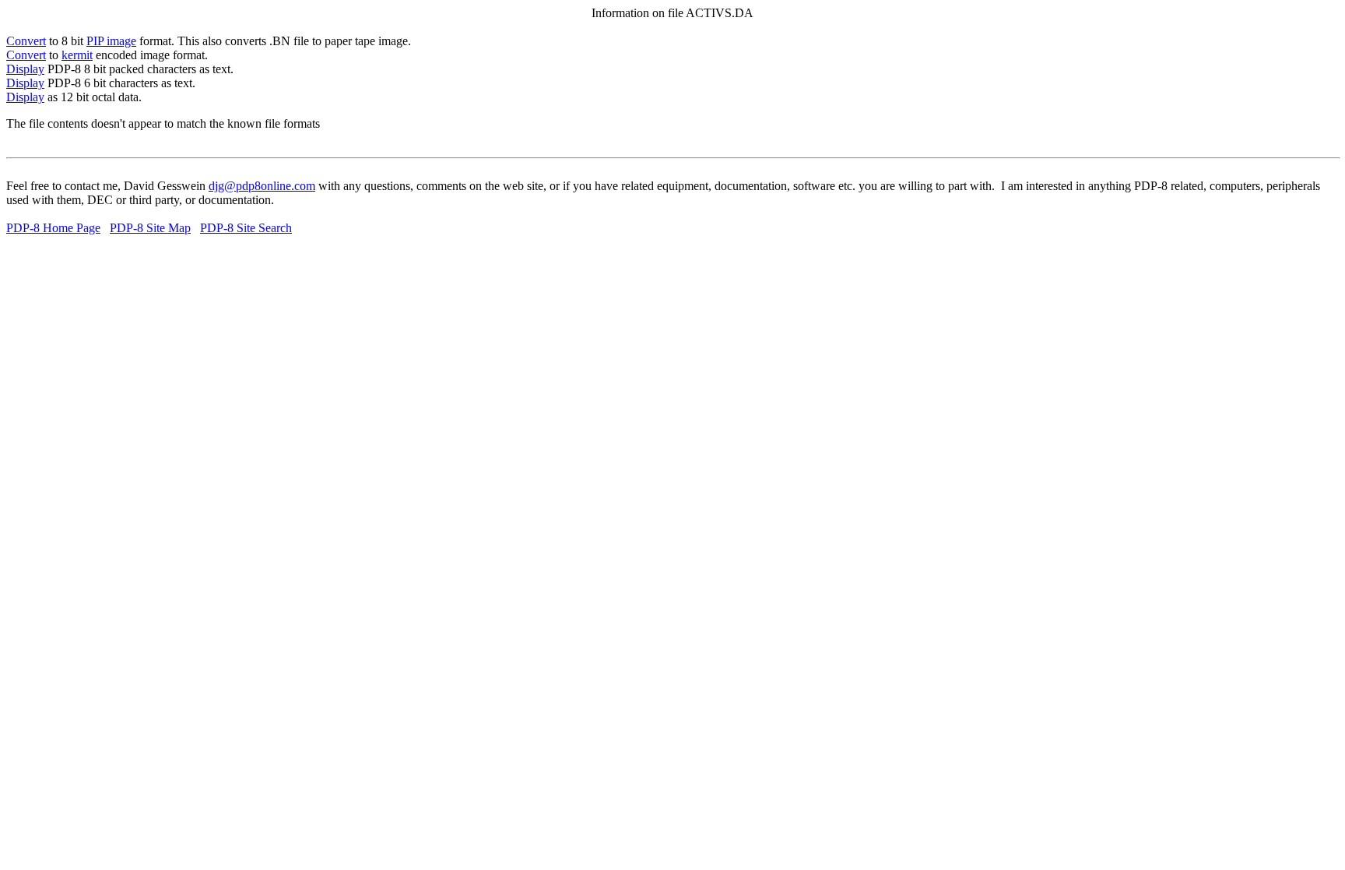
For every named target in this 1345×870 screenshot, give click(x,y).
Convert (26, 41)
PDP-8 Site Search (246, 227)
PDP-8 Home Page (53, 227)
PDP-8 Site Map (150, 227)
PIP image (111, 41)
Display (25, 69)
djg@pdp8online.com (262, 185)
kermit (77, 55)
